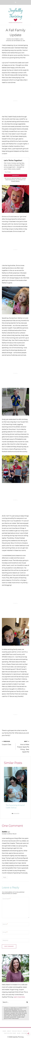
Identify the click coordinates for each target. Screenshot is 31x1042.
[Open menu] (15, 2)
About (9, 1031)
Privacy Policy (17, 1031)
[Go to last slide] (6, 789)
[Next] (25, 789)
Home (4, 1031)
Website (5, 940)
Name (5, 924)
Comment (6, 898)
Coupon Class (6, 743)
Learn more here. (19, 997)
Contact (25, 1031)
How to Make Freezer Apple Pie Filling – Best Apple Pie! (23, 747)
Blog (18, 1033)
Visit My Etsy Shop (10, 1033)
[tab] (12, 813)
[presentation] (15, 784)
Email (5, 932)
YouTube (24, 1033)
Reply (4, 877)
